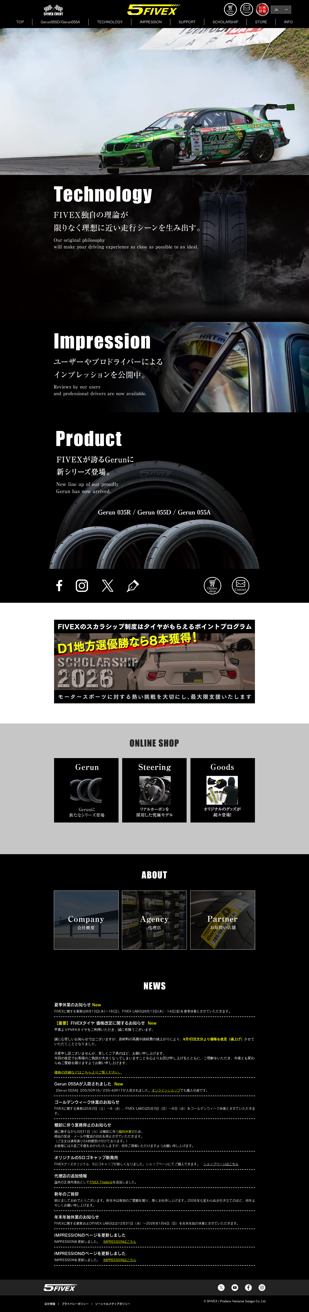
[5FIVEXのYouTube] (234, 1287)
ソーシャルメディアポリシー (112, 1304)
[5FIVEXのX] (221, 1287)
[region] (86, 920)
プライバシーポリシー (75, 1304)
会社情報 (49, 1304)
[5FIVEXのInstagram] (262, 1287)
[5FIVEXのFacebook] (248, 1287)
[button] (261, 22)
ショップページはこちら (221, 1164)
